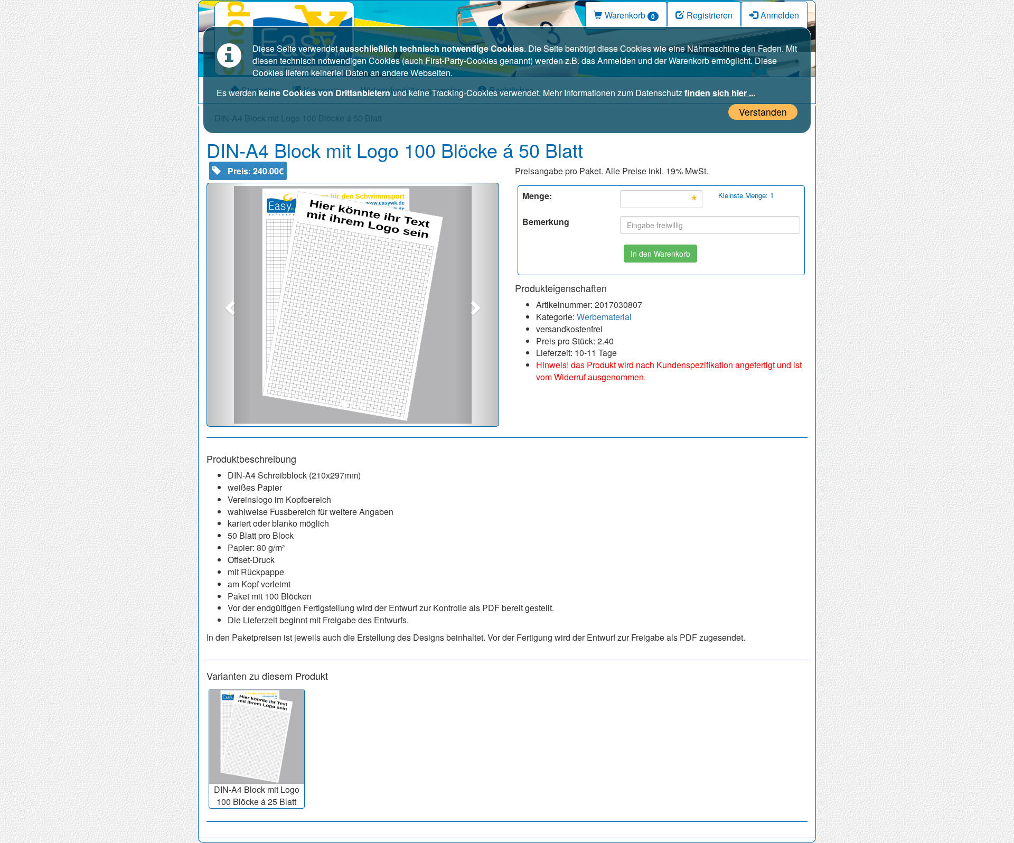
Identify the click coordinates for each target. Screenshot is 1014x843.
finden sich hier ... (719, 93)
